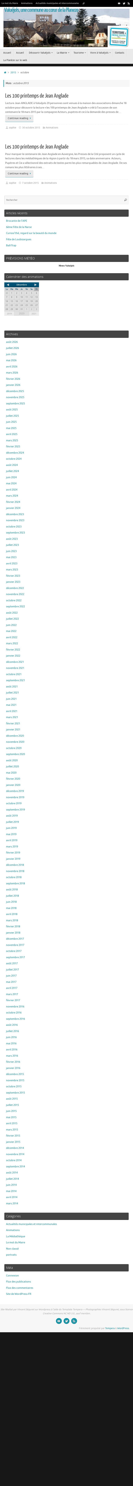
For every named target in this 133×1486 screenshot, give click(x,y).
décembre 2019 (15, 791)
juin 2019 (11, 828)
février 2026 (13, 379)
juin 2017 (11, 975)
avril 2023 (11, 563)
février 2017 (13, 1000)
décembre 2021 (15, 662)
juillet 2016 (12, 1031)
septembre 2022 (15, 606)
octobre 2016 (13, 1012)
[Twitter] (124, 3)
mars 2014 (12, 1203)
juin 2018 (11, 902)
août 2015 (12, 1099)
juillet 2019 (12, 822)
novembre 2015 (15, 1080)
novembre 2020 (15, 742)
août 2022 (12, 612)
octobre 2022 (13, 600)
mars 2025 (12, 440)
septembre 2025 (15, 403)
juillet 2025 (12, 416)
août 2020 (12, 760)
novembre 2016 (15, 1006)
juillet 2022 (12, 619)
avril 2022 (11, 637)
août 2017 (12, 963)
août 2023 (12, 539)
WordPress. (123, 1328)
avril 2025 (11, 434)
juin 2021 (11, 699)
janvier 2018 (13, 932)
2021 (34, 313)
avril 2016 (11, 1049)
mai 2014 (11, 1191)
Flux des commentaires (19, 1288)
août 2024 (12, 465)
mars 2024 (12, 495)
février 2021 (13, 723)
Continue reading (18, 118)
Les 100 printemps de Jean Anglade (36, 96)
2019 (9, 313)
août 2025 (12, 409)
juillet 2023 (12, 545)
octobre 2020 (13, 748)
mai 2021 (11, 705)
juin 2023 (11, 551)
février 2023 (13, 576)
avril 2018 (11, 914)
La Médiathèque (15, 1236)
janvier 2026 (13, 385)
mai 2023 (11, 557)
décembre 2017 (15, 939)
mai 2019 (11, 834)
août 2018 (12, 889)
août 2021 (12, 686)
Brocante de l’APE (16, 221)
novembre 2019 (15, 797)
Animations (27, 3)
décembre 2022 (15, 588)
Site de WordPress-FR (18, 1294)
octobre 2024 (13, 459)
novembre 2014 (15, 1154)
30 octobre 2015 (31, 127)
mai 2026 (11, 360)
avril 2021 (11, 711)
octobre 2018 (13, 877)
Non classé (12, 1248)
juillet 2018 (12, 896)
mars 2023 (12, 569)
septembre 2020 (15, 754)
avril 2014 (11, 1197)
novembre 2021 (15, 668)
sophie (12, 127)
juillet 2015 (12, 1105)
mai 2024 (11, 483)
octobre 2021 (13, 674)
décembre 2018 (15, 865)
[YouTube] (119, 3)
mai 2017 (11, 982)
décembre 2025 (15, 391)
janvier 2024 (13, 508)
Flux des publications (18, 1281)
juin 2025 (11, 422)
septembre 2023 (15, 532)
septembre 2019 (15, 809)
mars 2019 (12, 846)
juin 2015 (11, 1111)
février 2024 (13, 502)
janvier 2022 (13, 655)
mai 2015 (11, 1117)
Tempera (110, 1328)
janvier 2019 (13, 859)
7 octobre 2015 (30, 182)
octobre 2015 (13, 1086)
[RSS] (128, 3)
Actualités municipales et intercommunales (57, 3)
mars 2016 (12, 1056)
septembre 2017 (15, 957)
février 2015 (13, 1135)
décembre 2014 (15, 1148)
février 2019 (13, 852)
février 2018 (13, 926)
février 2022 (13, 649)
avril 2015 (11, 1123)
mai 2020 (11, 772)
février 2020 (13, 779)
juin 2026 (11, 354)
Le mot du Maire (10, 3)
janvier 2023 (13, 582)
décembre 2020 (15, 736)
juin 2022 (11, 625)
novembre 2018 (15, 871)
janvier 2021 (13, 729)
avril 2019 (11, 840)
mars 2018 (12, 920)
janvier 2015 (13, 1142)
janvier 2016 (13, 1068)
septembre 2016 (15, 1019)
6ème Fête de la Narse (19, 227)
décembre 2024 (15, 452)
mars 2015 (12, 1129)
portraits (11, 1255)
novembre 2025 (15, 397)
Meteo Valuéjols (66, 265)
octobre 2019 (13, 803)
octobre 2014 (13, 1160)
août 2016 (12, 1025)
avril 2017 (11, 988)
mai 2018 (11, 908)
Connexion (12, 1275)
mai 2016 (11, 1043)
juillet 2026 (12, 348)
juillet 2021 (12, 692)
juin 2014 (11, 1185)
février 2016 (13, 1062)
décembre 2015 (15, 1074)
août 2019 (12, 815)
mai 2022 (11, 631)
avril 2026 (11, 366)
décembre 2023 (15, 514)
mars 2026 (12, 372)
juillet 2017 (12, 969)
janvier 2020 (13, 785)
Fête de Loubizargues (18, 239)
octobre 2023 (13, 526)
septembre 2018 (15, 883)
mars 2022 (12, 643)
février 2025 (13, 446)
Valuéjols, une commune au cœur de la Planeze (41, 10)
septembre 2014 (15, 1166)
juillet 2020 (12, 766)
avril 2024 (11, 489)
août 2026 (12, 342)
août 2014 (12, 1172)
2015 (13, 72)
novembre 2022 (15, 594)
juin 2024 (11, 477)
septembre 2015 (15, 1092)
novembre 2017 (15, 945)
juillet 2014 (12, 1179)
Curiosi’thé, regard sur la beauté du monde (31, 233)
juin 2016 (11, 1037)
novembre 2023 (15, 520)
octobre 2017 (13, 951)
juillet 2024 (12, 471)
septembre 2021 (15, 680)
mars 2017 (12, 994)
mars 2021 (12, 717)
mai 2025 (11, 428)
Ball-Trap (11, 245)
